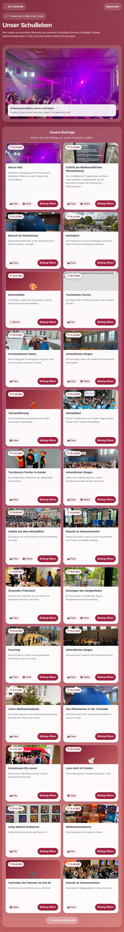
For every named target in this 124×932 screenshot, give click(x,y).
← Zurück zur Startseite (62, 920)
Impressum (112, 6)
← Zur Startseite (14, 6)
